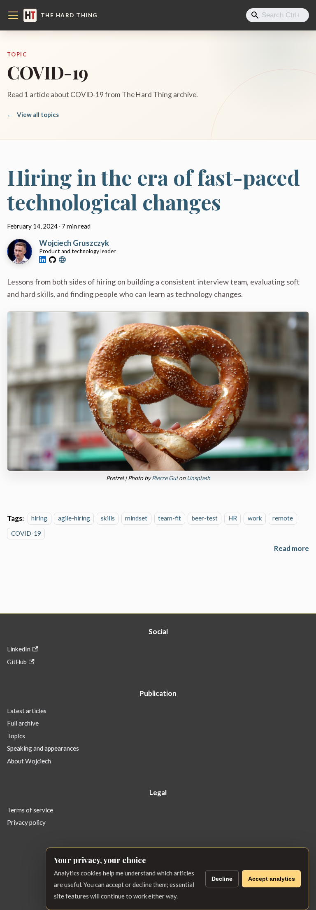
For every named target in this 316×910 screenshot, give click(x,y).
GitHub (17, 661)
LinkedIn (18, 649)
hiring (39, 518)
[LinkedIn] (42, 259)
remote (282, 518)
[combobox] (277, 15)
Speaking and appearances (43, 748)
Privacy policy (26, 822)
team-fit (169, 518)
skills (108, 518)
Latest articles (26, 710)
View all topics (33, 114)
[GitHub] (52, 259)
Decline (221, 878)
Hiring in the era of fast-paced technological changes (153, 189)
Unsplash (198, 477)
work (255, 518)
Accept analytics (271, 878)
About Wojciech (29, 761)
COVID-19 (26, 533)
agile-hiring (74, 518)
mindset (136, 518)
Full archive (23, 723)
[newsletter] (62, 259)
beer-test (205, 518)
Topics (16, 736)
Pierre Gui (165, 477)
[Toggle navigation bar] (13, 15)
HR (232, 518)
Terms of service (30, 810)
